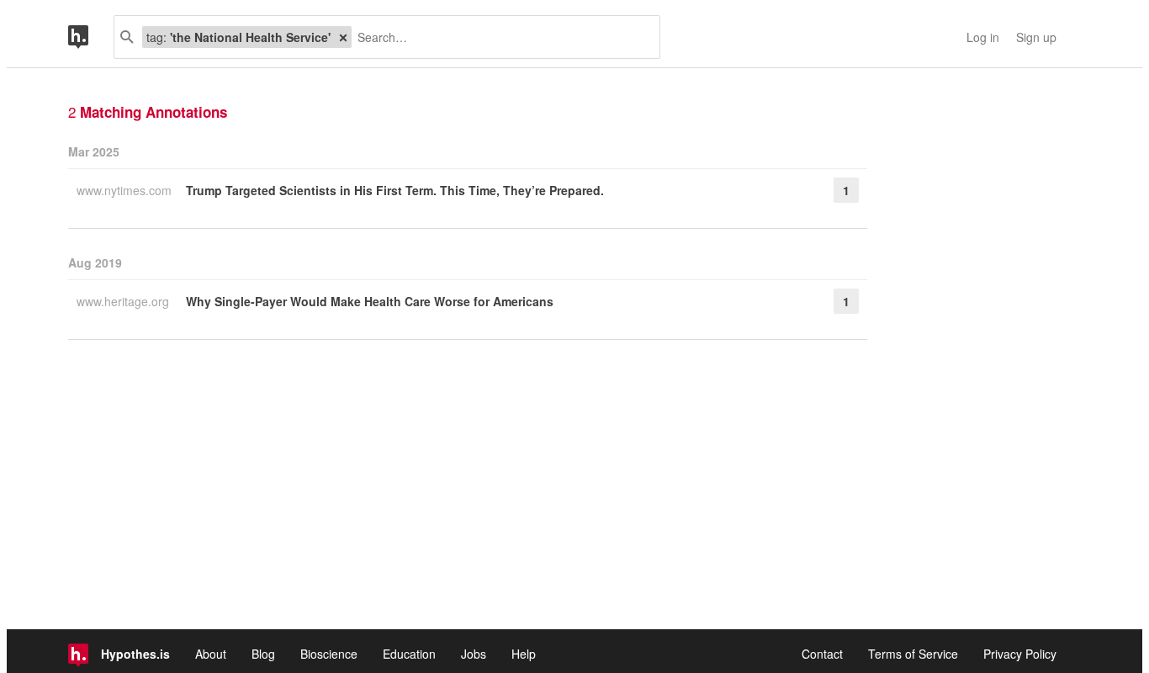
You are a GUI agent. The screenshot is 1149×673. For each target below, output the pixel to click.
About (210, 653)
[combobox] (499, 37)
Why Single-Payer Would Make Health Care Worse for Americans (369, 301)
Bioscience (328, 653)
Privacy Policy (1019, 653)
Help (523, 653)
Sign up (1036, 37)
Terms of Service (913, 653)
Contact (822, 653)
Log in (982, 37)
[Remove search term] (343, 37)
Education (409, 653)
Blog (263, 653)
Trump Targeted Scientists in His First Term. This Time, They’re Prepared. (395, 190)
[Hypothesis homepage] (91, 37)
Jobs (473, 653)
